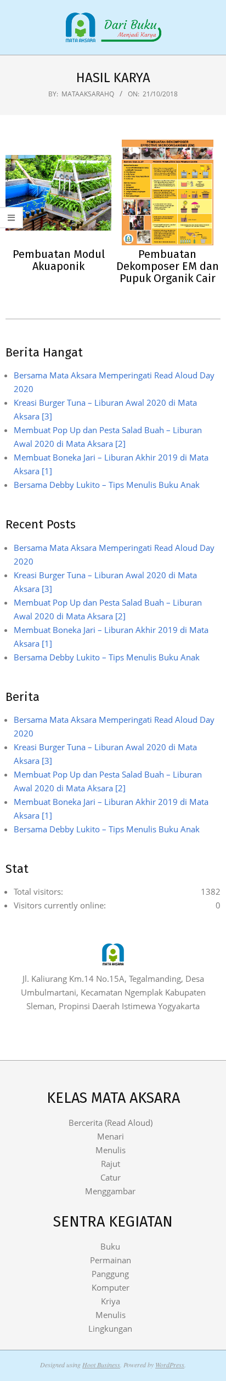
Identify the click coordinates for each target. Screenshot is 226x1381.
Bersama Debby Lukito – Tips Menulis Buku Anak (107, 484)
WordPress (169, 1364)
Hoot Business (101, 1364)
